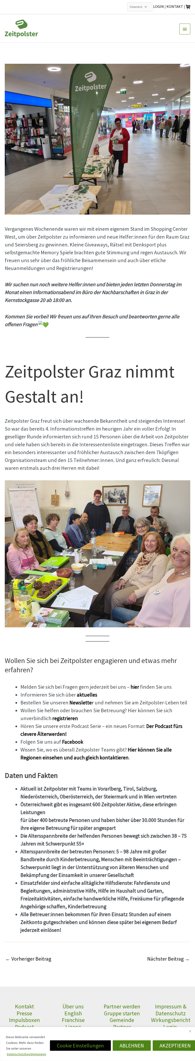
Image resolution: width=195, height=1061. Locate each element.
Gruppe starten (122, 1013)
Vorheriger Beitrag (28, 958)
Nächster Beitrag (168, 958)
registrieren (65, 718)
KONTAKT (174, 6)
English (73, 1013)
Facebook (72, 741)
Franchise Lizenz (73, 1023)
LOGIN (158, 6)
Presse (24, 1013)
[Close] (190, 1031)
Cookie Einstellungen (80, 1045)
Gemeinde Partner (122, 1023)
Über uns (73, 1006)
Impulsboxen (24, 1020)
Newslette (80, 702)
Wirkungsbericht (170, 1020)
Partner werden (122, 1006)
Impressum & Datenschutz (170, 1010)
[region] (97, 1044)
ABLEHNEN (132, 1045)
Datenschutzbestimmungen (26, 1054)
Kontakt (24, 1006)
